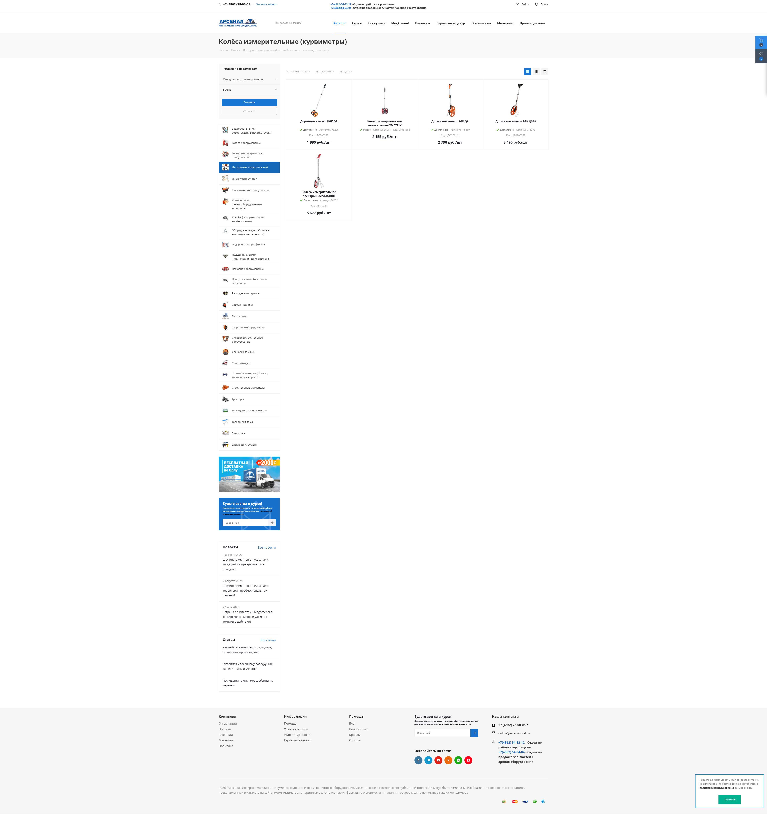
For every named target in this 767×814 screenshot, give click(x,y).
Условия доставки (297, 735)
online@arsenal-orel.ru (514, 733)
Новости (225, 729)
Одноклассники (448, 760)
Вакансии (226, 735)
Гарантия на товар (297, 740)
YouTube (438, 760)
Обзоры (355, 740)
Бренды (355, 735)
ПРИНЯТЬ (730, 799)
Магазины (226, 740)
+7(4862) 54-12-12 (341, 4)
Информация (295, 716)
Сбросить (249, 111)
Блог (352, 723)
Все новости (267, 547)
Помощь (290, 723)
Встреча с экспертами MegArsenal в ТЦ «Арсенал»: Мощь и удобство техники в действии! (247, 616)
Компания (227, 716)
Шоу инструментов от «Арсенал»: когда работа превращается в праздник (246, 564)
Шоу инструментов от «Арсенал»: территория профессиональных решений (246, 590)
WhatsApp (458, 760)
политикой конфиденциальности (455, 724)
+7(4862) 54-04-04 (341, 8)
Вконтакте (418, 760)
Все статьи (268, 640)
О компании (228, 723)
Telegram (428, 760)
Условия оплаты (296, 729)
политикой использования (716, 787)
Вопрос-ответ (359, 729)
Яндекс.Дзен (468, 760)
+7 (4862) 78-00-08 (512, 725)
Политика (226, 746)
